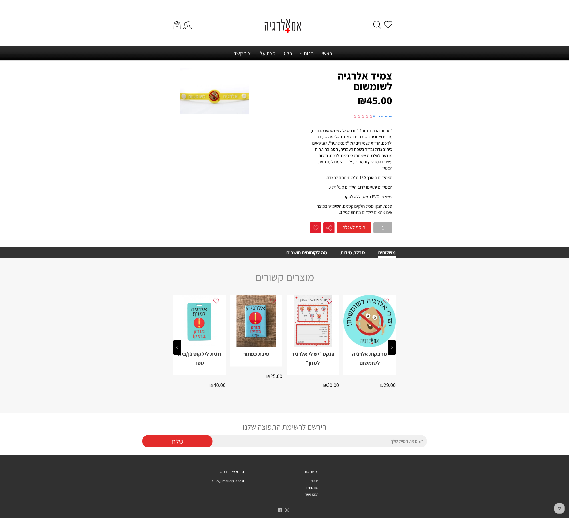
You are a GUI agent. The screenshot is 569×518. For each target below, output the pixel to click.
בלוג (287, 53)
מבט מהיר (199, 330)
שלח (177, 441)
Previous (177, 347)
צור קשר (242, 53)
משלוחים (387, 252)
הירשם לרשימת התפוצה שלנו (285, 427)
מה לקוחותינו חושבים (307, 252)
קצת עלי (267, 53)
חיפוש (314, 481)
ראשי (327, 53)
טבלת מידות (353, 252)
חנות (308, 53)
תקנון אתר (311, 494)
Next (392, 347)
